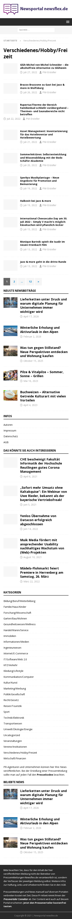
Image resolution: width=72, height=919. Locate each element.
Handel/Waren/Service (15, 630)
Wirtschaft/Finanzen (14, 758)
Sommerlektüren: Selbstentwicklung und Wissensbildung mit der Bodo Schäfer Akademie (43, 157)
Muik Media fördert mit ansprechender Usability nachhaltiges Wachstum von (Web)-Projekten (42, 546)
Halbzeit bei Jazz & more (35, 200)
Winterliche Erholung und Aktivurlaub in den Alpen (40, 329)
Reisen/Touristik (12, 706)
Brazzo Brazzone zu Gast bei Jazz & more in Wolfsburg (42, 86)
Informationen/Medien (16, 641)
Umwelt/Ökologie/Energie (18, 729)
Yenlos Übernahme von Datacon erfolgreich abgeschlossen (38, 520)
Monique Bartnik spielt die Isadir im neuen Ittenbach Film (42, 243)
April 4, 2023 (30, 405)
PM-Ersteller (49, 72)
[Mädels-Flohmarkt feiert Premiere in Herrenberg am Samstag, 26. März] (10, 571)
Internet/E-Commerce (15, 653)
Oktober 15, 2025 (33, 360)
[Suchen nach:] (36, 29)
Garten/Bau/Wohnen (15, 618)
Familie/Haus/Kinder (14, 606)
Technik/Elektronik (13, 717)
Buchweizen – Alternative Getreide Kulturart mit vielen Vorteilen (43, 396)
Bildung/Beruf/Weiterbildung (19, 601)
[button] (67, 21)
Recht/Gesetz (11, 700)
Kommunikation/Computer (18, 676)
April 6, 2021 (30, 476)
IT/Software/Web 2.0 (15, 659)
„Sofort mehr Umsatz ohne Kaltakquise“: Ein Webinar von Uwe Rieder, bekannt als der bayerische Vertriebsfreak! (43, 493)
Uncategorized (11, 735)
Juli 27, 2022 (30, 72)
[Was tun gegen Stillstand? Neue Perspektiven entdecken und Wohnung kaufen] (10, 351)
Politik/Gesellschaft (14, 694)
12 (30, 281)
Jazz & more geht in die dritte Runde (43, 261)
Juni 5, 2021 (30, 504)
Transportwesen (12, 723)
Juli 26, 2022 (30, 92)
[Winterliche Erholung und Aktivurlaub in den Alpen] (10, 331)
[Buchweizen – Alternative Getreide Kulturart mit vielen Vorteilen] (10, 395)
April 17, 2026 (31, 316)
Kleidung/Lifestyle (13, 671)
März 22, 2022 (31, 581)
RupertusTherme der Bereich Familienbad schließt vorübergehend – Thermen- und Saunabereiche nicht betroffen (44, 109)
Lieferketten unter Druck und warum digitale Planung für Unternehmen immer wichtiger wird (43, 305)
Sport (6, 711)
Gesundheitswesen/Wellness (19, 624)
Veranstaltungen (12, 741)
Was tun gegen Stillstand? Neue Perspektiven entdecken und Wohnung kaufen (44, 352)
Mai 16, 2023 (30, 381)
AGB (6, 442)
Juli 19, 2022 (30, 188)
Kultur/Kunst (10, 682)
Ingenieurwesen (12, 647)
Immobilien (9, 636)
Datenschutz (10, 436)
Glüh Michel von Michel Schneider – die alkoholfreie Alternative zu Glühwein (44, 66)
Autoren (8, 424)
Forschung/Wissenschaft (17, 612)
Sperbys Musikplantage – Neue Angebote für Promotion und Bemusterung (39, 181)
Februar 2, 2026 (32, 336)
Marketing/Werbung (14, 688)
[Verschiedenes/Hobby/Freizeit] (10, 68)
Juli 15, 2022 (30, 229)
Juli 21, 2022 (30, 142)
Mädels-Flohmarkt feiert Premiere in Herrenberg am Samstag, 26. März (41, 572)
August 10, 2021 (32, 557)
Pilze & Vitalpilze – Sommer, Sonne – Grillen (42, 374)
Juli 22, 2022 (13, 118)
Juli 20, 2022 (30, 165)
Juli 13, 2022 (30, 249)
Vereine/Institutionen (15, 746)
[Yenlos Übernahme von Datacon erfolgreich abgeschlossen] (10, 519)
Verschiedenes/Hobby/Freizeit (20, 752)
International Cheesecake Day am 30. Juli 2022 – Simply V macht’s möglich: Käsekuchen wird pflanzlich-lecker (43, 221)
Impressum (9, 430)
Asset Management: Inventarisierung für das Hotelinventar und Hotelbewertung (44, 134)
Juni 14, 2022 (30, 529)
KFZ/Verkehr (10, 665)
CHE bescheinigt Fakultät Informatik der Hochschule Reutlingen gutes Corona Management (41, 465)
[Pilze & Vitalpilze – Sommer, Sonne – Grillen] (10, 375)
